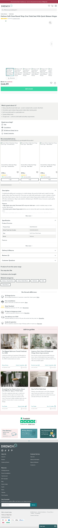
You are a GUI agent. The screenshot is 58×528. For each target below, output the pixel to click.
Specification (6, 220)
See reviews (26, 307)
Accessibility (37, 513)
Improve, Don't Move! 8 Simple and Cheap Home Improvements (42, 352)
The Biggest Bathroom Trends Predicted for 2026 (14, 352)
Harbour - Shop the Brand (7, 280)
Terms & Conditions (42, 512)
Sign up (33, 505)
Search (2, 10)
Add (14, 179)
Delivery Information (34, 459)
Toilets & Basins (4, 14)
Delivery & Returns (8, 250)
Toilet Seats (11, 14)
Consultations (7, 127)
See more (39, 323)
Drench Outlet (4, 484)
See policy (26, 313)
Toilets (43, 280)
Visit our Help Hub (6, 515)
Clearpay (3, 492)
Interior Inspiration (21, 365)
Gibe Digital (36, 515)
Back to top (29, 440)
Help (5, 124)
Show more (28, 215)
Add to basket (34, 89)
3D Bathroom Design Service (11, 130)
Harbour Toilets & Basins (23, 280)
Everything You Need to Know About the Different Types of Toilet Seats (13, 390)
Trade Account (4, 476)
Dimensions (13, 78)
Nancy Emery (5, 365)
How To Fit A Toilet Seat (38, 389)
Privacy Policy (50, 512)
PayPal (2, 487)
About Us (3, 457)
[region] (29, 164)
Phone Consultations (5, 473)
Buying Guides (22, 406)
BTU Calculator (4, 478)
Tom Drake (4, 406)
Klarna (2, 489)
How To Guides (51, 406)
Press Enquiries (4, 495)
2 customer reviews (16, 18)
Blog (2, 481)
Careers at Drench (5, 462)
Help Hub (32, 457)
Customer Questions (8, 260)
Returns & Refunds (34, 462)
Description (5, 190)
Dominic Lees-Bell (35, 365)
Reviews (4, 255)
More (38, 297)
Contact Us (32, 465)
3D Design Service (5, 470)
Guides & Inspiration (9, 133)
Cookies (32, 513)
